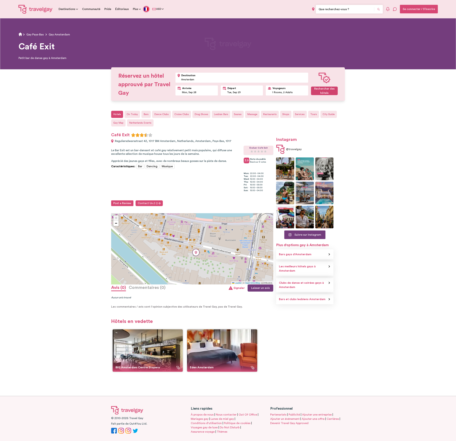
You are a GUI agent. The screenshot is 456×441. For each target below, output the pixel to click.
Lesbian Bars (221, 114)
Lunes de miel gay (222, 418)
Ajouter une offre (313, 418)
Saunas (238, 114)
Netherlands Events (140, 123)
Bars (146, 114)
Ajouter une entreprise (317, 414)
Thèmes (222, 431)
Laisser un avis (260, 288)
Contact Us (145, 203)
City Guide (329, 114)
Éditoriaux (122, 9)
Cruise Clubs (181, 114)
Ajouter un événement (285, 418)
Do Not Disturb (230, 427)
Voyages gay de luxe (204, 427)
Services (300, 114)
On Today (132, 114)
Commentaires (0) (147, 288)
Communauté (91, 9)
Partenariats (278, 414)
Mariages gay (199, 418)
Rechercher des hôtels (324, 90)
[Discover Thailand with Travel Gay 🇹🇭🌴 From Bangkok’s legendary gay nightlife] (285, 193)
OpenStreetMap (252, 282)
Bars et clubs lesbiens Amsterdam (302, 299)
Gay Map (118, 123)
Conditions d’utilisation (206, 423)
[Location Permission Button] (313, 9)
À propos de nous (202, 414)
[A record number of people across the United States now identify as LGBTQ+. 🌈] (285, 217)
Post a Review (122, 203)
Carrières (333, 418)
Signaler (239, 288)
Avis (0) (118, 288)
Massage (252, 114)
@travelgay (294, 149)
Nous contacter (226, 414)
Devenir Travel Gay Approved (289, 423)
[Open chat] (395, 9)
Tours (313, 114)
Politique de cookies (237, 423)
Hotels (117, 114)
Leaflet (237, 282)
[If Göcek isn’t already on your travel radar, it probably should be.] (285, 168)
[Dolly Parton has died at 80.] (324, 168)
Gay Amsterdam (59, 34)
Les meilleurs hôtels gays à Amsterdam (297, 268)
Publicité (294, 414)
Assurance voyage (203, 431)
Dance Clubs (161, 114)
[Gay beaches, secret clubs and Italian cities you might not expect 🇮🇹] (305, 168)
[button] (196, 252)
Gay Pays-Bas (35, 34)
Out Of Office (248, 414)
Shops (285, 114)
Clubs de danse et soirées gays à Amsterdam (301, 285)
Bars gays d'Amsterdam (295, 254)
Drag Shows (201, 114)
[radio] (133, 135)
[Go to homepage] (35, 9)
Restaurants (270, 114)
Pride (107, 9)
